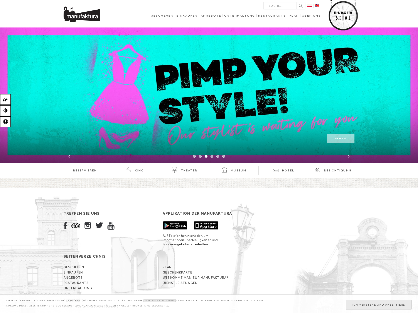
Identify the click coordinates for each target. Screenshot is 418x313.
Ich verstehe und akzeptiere (378, 304)
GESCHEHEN (74, 267)
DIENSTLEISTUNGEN (180, 283)
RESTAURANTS (76, 283)
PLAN (167, 267)
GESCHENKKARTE (177, 272)
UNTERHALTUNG (78, 288)
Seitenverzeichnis (85, 256)
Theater (189, 170)
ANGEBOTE (73, 277)
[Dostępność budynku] (5, 121)
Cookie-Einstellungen (159, 300)
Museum (238, 170)
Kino (139, 170)
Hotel (288, 170)
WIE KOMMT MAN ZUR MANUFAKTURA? (195, 277)
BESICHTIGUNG (338, 170)
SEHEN (340, 138)
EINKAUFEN (73, 272)
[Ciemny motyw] (5, 110)
